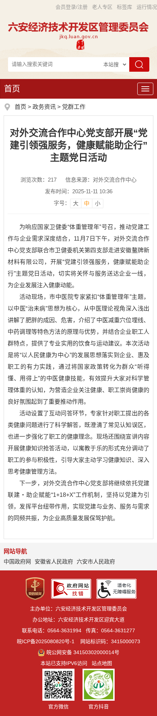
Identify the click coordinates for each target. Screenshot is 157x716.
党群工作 (73, 107)
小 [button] (97, 203)
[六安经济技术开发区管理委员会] (78, 30)
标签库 (124, 7)
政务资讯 (44, 107)
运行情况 (147, 7)
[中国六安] (80, 44)
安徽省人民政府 (54, 561)
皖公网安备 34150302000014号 (82, 652)
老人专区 (102, 7)
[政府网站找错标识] (71, 588)
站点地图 (102, 663)
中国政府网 (17, 561)
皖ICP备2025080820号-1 (45, 641)
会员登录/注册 (71, 7)
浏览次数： (38, 180)
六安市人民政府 (96, 561)
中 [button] (86, 203)
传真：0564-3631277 (110, 630)
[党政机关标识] (35, 588)
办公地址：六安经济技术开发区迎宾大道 (78, 619)
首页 (12, 88)
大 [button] (75, 203)
